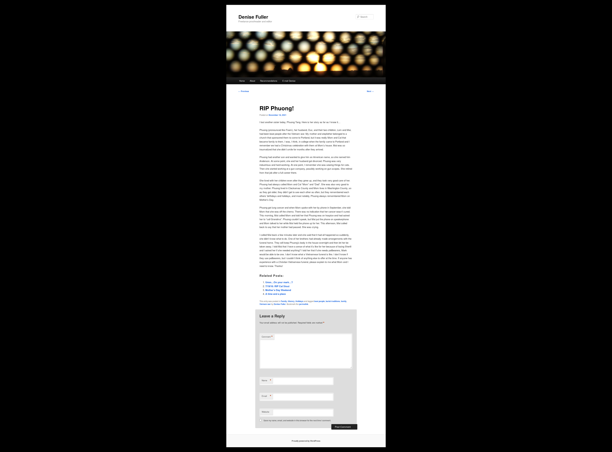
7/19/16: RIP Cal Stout (277, 286)
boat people (319, 301)
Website (265, 411)
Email (266, 396)
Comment (267, 336)
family (343, 301)
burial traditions (333, 301)
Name (266, 380)
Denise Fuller (253, 16)
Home (242, 80)
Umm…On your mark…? (279, 282)
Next (370, 91)
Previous (243, 91)
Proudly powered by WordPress (306, 440)
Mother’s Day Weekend (278, 290)
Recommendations (268, 80)
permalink (303, 304)
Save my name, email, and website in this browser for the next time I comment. (297, 420)
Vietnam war (265, 304)
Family (284, 301)
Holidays (299, 301)
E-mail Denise (288, 80)
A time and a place (275, 294)
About (252, 80)
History (291, 301)
